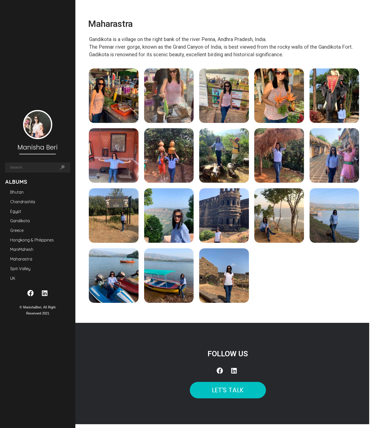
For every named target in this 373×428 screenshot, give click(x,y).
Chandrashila (22, 201)
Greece (17, 230)
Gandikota (20, 220)
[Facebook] (30, 293)
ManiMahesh (21, 249)
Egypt (15, 211)
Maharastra (21, 259)
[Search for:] (29, 167)
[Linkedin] (44, 293)
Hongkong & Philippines (32, 240)
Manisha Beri (38, 147)
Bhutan (17, 192)
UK (12, 278)
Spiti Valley (20, 268)
